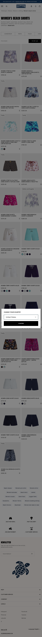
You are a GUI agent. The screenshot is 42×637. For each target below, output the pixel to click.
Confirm (21, 323)
